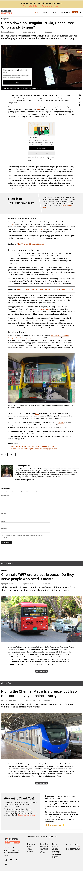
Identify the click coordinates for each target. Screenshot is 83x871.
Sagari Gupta (8, 584)
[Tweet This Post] (80, 99)
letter (41, 229)
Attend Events (44, 848)
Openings (30, 851)
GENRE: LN (11, 455)
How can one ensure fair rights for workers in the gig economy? (34, 449)
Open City (42, 853)
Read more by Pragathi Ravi (24, 480)
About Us (30, 846)
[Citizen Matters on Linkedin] (16, 859)
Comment (5, 496)
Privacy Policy (56, 846)
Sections (54, 12)
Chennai (4, 570)
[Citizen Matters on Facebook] (11, 859)
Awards (29, 849)
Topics (45, 12)
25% (38, 109)
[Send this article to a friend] (80, 95)
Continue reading (41, 671)
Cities (37, 12)
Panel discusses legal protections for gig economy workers (32, 446)
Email (3, 521)
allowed (61, 422)
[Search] (81, 12)
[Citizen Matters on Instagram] (6, 859)
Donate (75, 12)
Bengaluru (5, 19)
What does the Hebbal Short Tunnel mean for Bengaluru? (41, 6)
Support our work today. (26, 815)
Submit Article (65, 12)
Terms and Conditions (55, 848)
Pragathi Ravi (8, 32)
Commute (48, 32)
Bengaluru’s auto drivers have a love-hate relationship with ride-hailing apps (45, 289)
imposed (11, 224)
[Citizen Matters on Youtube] (6, 864)
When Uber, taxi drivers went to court (30, 244)
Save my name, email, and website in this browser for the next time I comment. (24, 536)
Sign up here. (52, 837)
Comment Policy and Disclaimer (57, 853)
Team (28, 848)
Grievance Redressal (55, 857)
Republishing (56, 851)
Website (4, 528)
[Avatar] (7, 471)
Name (3, 514)
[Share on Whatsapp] (79, 102)
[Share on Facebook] (79, 105)
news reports (45, 309)
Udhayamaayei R (9, 700)
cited (37, 413)
